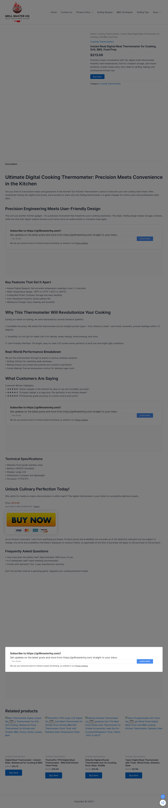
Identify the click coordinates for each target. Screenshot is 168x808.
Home (54, 12)
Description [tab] (11, 164)
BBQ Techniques (125, 12)
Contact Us (66, 12)
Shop (155, 12)
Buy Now (97, 76)
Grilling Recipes (104, 12)
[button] (91, 12)
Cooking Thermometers (108, 34)
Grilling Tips (143, 12)
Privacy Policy (83, 12)
